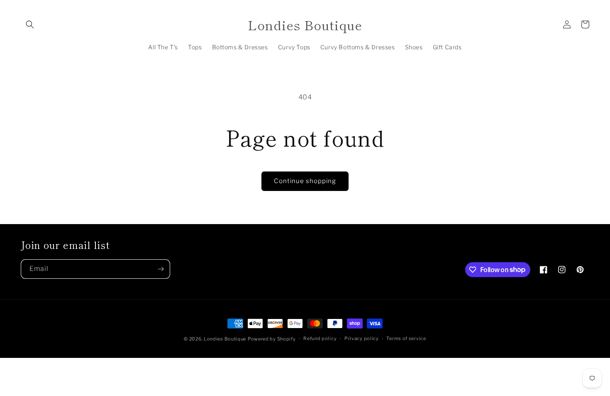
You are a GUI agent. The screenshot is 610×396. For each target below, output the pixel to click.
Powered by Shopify (272, 339)
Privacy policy (361, 338)
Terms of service (406, 338)
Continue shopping (305, 181)
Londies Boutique (225, 339)
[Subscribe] (160, 269)
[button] (30, 24)
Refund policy (320, 338)
